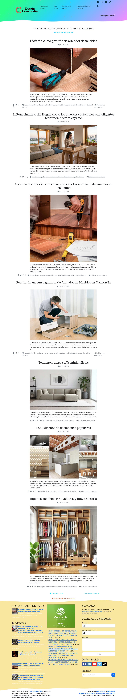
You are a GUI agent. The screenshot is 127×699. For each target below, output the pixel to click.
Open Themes (100, 691)
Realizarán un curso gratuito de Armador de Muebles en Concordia (63, 282)
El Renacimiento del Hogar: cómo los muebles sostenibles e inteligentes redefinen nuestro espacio (63, 116)
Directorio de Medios (66, 7)
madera (45, 275)
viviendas (73, 491)
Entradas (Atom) (69, 598)
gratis (56, 353)
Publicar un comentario (96, 177)
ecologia (40, 177)
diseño (34, 177)
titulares (83, 275)
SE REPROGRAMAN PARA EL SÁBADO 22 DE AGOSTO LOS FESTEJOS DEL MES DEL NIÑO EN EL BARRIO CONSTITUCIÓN (63, 662)
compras (42, 587)
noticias (81, 105)
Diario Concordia (36, 691)
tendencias (80, 177)
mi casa (48, 491)
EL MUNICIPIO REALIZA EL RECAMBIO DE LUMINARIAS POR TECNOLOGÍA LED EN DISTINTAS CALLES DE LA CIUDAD (62, 642)
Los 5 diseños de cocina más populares (63, 428)
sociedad (65, 177)
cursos (43, 105)
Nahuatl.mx (111, 691)
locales (49, 105)
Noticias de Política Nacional (83, 7)
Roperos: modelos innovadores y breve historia (63, 499)
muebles (55, 105)
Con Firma (56, 7)
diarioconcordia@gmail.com (92, 612)
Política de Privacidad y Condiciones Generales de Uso (97, 693)
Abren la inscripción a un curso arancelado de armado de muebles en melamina (63, 185)
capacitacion (29, 105)
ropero (61, 587)
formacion (50, 353)
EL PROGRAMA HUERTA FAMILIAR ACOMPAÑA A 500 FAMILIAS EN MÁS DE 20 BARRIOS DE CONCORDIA (63, 648)
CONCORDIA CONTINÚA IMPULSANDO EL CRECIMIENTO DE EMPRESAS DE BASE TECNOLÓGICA (63, 655)
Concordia (37, 105)
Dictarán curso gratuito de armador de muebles (63, 41)
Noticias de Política (44, 7)
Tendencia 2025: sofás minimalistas (63, 362)
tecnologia (72, 177)
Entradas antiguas (91, 593)
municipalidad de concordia (68, 105)
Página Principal (57, 593)
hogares (46, 177)
